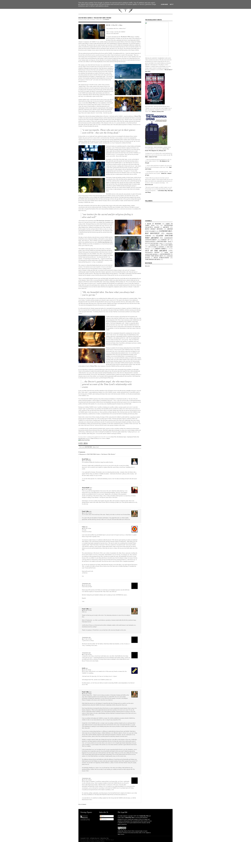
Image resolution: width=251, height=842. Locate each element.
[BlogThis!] (81, 443)
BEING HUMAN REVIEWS (154, 229)
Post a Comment (82, 804)
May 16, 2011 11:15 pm (86, 610)
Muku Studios (94, 839)
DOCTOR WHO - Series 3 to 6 (92, 447)
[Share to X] (83, 443)
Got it (171, 4)
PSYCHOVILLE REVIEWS (152, 252)
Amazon (108, 438)
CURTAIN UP (165, 240)
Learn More (164, 4)
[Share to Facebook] (85, 443)
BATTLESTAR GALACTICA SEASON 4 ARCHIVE (159, 226)
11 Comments (106, 19)
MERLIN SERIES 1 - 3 (162, 248)
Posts (102, 816)
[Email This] (79, 443)
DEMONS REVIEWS (150, 241)
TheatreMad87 (85, 487)
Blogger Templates (91, 841)
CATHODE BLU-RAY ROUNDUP (159, 232)
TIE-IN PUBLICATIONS (161, 258)
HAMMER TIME (154, 245)
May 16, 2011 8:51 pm (86, 585)
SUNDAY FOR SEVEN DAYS (154, 256)
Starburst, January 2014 (158, 111)
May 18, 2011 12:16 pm (86, 693)
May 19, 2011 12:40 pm (86, 780)
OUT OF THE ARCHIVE (156, 250)
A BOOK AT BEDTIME (153, 224)
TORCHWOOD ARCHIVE (152, 259)
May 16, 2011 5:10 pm (86, 528)
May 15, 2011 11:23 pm (86, 513)
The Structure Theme (85, 839)
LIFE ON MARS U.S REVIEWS (156, 247)
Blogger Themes (100, 841)
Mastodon (147, 266)
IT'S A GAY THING (167, 245)
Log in (112, 839)
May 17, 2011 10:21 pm (86, 654)
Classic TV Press (94, 438)
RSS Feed (108, 839)
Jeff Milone (102, 839)
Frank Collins (85, 511)
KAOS (83, 668)
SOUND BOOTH (165, 254)
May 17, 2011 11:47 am (86, 639)
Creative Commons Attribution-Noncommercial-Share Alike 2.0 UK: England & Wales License (134, 832)
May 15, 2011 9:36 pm (86, 460)
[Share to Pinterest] (87, 443)
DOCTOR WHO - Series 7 (157, 243)
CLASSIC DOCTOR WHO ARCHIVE (159, 236)
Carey (83, 527)
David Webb (85, 459)
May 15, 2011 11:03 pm (86, 489)
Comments (104, 819)
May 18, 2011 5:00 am (86, 669)
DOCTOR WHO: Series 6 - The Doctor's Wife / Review (94, 18)
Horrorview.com (149, 184)
